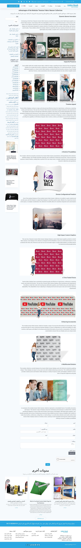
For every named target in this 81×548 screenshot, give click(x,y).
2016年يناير (15, 88)
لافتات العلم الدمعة (11, 131)
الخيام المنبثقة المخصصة (12, 115)
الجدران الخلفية (11, 95)
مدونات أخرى (40, 470)
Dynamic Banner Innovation (67, 16)
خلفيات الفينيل (9, 136)
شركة (46, 423)
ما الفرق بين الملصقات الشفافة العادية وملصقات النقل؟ (12, 41)
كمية (46, 435)
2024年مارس (15, 72)
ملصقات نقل (16, 134)
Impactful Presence (70, 62)
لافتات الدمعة (16, 131)
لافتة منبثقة (15, 127)
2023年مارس (15, 80)
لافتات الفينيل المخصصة (11, 118)
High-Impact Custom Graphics (67, 235)
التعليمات (43, 6)
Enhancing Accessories (69, 322)
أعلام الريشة (11, 122)
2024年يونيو (15, 69)
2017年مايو (15, 84)
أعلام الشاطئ (13, 98)
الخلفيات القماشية (8, 120)
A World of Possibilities (69, 152)
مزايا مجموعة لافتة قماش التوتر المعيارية (64, 501)
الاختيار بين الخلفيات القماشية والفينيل (16, 501)
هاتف (74, 429)
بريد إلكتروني (44, 429)
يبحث (16, 21)
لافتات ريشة (16, 122)
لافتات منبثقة (12, 531)
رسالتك (73, 441)
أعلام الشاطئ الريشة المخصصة (11, 108)
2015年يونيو (15, 90)
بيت (64, 6)
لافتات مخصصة (13, 106)
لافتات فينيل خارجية (40, 531)
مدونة (36, 6)
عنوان (74, 435)
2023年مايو (15, 78)
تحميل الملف (72, 450)
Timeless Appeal (71, 104)
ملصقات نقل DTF (14, 120)
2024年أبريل (15, 70)
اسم (74, 423)
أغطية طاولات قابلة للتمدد (9, 127)
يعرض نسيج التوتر (27, 531)
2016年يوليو (15, 86)
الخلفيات (14, 95)
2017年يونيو (15, 82)
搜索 (17, 16)
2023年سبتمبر (15, 76)
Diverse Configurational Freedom (66, 194)
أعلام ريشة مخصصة (13, 109)
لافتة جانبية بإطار (10, 93)
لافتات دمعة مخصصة (13, 116)
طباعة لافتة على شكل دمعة (10, 129)
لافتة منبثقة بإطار (15, 93)
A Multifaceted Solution (69, 364)
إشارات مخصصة (8, 111)
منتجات (50, 6)
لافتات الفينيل (16, 138)
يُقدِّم (48, 464)
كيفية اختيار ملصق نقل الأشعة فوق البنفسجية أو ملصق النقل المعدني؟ (12, 48)
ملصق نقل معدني (14, 124)
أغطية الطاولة (16, 129)
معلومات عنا (58, 6)
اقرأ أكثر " (64, 507)
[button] (39, 545)
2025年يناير (15, 67)
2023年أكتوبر (15, 74)
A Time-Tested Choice (69, 277)
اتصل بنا (30, 6)
